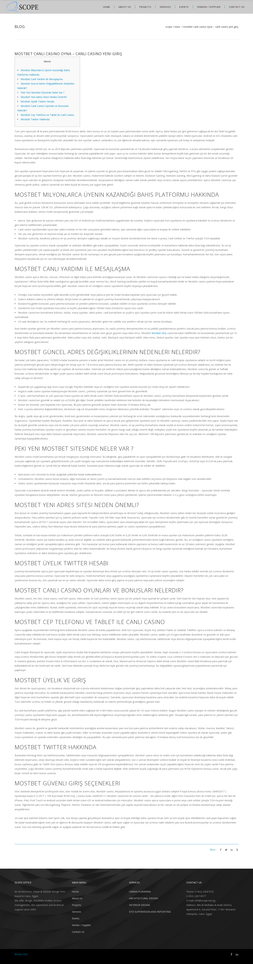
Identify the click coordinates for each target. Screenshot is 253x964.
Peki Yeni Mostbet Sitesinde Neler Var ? (43, 92)
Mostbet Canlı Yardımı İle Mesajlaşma (42, 79)
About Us (77, 898)
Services (76, 911)
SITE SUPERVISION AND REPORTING (150, 911)
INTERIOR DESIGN (139, 905)
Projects (76, 905)
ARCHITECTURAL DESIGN (143, 898)
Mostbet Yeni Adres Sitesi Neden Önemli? (44, 97)
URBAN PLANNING (140, 891)
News (177, 27)
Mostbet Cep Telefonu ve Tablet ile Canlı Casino (47, 114)
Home (75, 891)
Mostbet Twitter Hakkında (35, 119)
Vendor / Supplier (81, 925)
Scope (168, 27)
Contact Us (78, 931)
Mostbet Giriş (158, 333)
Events (75, 918)
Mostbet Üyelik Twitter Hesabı (37, 101)
